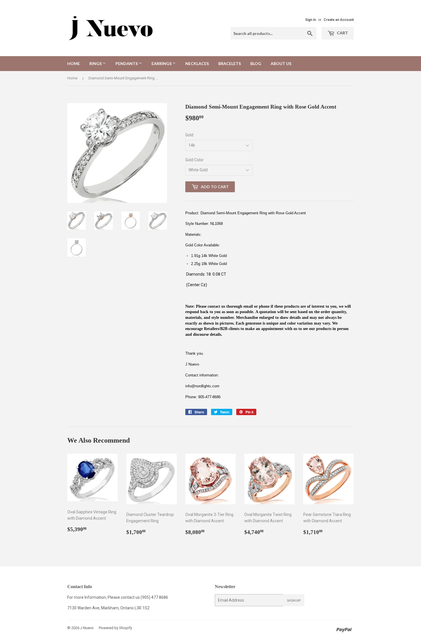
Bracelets (229, 63)
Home (73, 63)
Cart (342, 32)
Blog (255, 63)
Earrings (162, 63)
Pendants (127, 63)
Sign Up (294, 600)
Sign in (310, 20)
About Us (281, 63)
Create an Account (339, 20)
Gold (189, 135)
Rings (96, 63)
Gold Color (194, 160)
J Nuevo (87, 628)
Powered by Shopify (115, 628)
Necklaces (197, 63)
